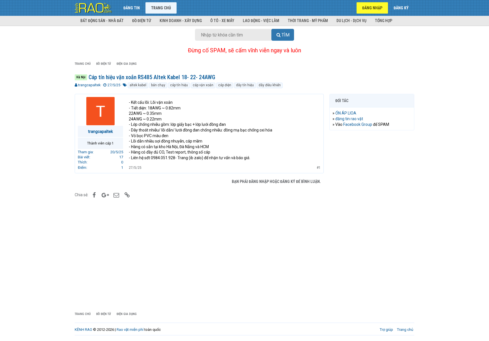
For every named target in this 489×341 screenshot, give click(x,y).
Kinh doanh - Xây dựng (181, 20)
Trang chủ (161, 8)
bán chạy (158, 85)
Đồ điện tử (141, 20)
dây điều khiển (270, 85)
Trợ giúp (386, 329)
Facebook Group (357, 124)
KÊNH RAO (83, 329)
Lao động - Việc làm (261, 20)
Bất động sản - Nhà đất (102, 20)
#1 (319, 168)
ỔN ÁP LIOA (345, 113)
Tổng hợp (383, 20)
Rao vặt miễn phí (130, 329)
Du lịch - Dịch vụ (351, 20)
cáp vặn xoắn (203, 85)
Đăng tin (131, 8)
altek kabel (138, 85)
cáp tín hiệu (179, 85)
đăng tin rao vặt (349, 118)
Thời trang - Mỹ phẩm (308, 20)
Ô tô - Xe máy (222, 20)
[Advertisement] (371, 221)
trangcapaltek (89, 85)
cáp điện (224, 85)
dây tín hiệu (245, 85)
